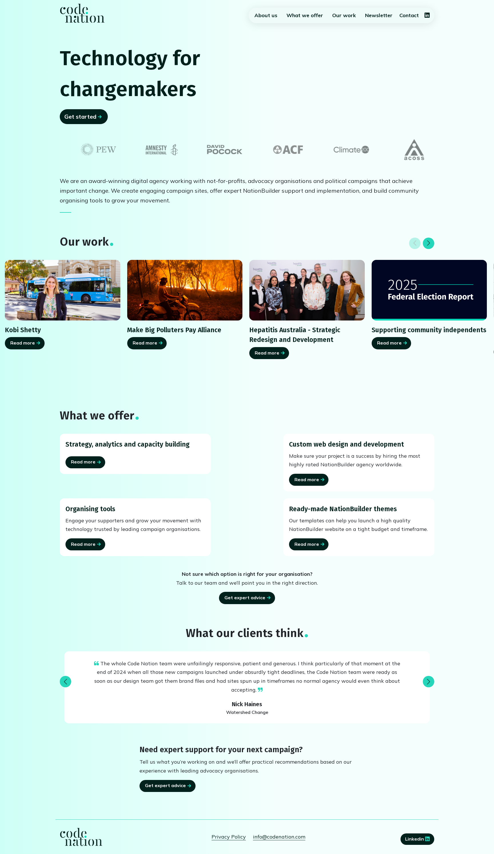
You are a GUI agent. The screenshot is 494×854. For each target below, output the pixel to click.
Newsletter (379, 15)
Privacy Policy (229, 836)
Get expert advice (244, 597)
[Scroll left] (415, 243)
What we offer (304, 15)
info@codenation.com (279, 836)
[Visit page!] (427, 15)
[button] (65, 681)
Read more (22, 343)
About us (265, 15)
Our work (344, 15)
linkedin (415, 839)
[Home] (82, 13)
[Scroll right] (428, 243)
